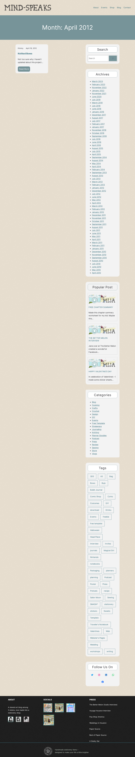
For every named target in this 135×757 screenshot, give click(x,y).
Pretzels (93, 591)
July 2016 (96, 139)
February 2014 (98, 169)
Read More (24, 70)
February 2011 (98, 245)
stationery (108, 604)
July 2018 (96, 106)
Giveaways (97, 426)
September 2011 (99, 224)
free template (96, 523)
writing (110, 651)
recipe (106, 591)
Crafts (95, 408)
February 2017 (98, 124)
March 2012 (97, 206)
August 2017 (97, 118)
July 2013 (96, 179)
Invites (108, 544)
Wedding (94, 645)
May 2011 (96, 236)
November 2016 (99, 130)
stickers (93, 611)
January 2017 (98, 127)
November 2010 (99, 255)
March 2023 (97, 81)
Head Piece (95, 537)
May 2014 (96, 163)
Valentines (94, 631)
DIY (93, 417)
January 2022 (98, 90)
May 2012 (96, 200)
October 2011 (98, 221)
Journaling (96, 429)
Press (94, 441)
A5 (101, 476)
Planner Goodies (99, 435)
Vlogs (94, 454)
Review (95, 445)
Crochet (95, 411)
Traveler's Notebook (99, 624)
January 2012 (98, 212)
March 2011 (97, 242)
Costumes (94, 503)
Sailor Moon (95, 597)
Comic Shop (95, 496)
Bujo (104, 483)
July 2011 (96, 230)
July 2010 (96, 264)
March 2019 (97, 103)
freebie (106, 517)
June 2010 (96, 267)
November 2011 (99, 218)
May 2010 (96, 270)
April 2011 (96, 239)
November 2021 (99, 93)
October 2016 (98, 133)
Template (94, 618)
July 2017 (96, 121)
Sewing (95, 448)
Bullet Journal (96, 490)
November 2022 (99, 87)
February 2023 (98, 84)
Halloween (94, 530)
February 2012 (98, 209)
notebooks (95, 564)
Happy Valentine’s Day (100, 371)
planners (110, 570)
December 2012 (99, 191)
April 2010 (96, 273)
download (94, 510)
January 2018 (98, 112)
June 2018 (96, 109)
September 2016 (99, 136)
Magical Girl (109, 550)
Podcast (95, 438)
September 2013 (99, 172)
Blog (94, 402)
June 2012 (96, 197)
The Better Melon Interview (98, 339)
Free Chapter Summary (101, 307)
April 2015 (96, 154)
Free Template (98, 423)
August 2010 (97, 261)
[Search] (113, 58)
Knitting (95, 432)
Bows (92, 483)
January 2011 (98, 248)
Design (95, 414)
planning (94, 577)
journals (93, 550)
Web (108, 631)
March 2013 (97, 182)
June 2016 (96, 142)
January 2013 (98, 188)
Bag (111, 476)
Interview (94, 544)
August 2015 (97, 148)
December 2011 (99, 215)
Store (94, 451)
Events (95, 420)
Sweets (107, 611)
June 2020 (96, 96)
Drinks (108, 510)
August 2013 (97, 176)
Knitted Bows (25, 53)
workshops (95, 651)
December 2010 (99, 252)
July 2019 (96, 100)
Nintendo (94, 557)
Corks (110, 496)
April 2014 (96, 166)
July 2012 (96, 194)
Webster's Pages (97, 638)
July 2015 (96, 151)
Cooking (95, 405)
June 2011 (96, 233)
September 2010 (99, 258)
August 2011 (97, 227)
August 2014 (97, 160)
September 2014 (99, 157)
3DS (92, 476)
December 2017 (99, 115)
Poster (93, 584)
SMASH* (94, 604)
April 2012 (96, 203)
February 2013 (98, 185)
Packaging (94, 570)
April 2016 (96, 145)
